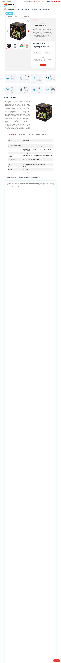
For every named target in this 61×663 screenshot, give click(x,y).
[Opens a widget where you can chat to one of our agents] (56, 660)
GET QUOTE (43, 64)
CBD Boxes (34, 9)
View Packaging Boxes (36, 1)
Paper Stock (20, 9)
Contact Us (8, 1)
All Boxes (45, 9)
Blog (49, 9)
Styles (40, 9)
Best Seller (27, 9)
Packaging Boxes (11, 9)
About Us (3, 1)
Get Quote (9, 13)
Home (5, 16)
